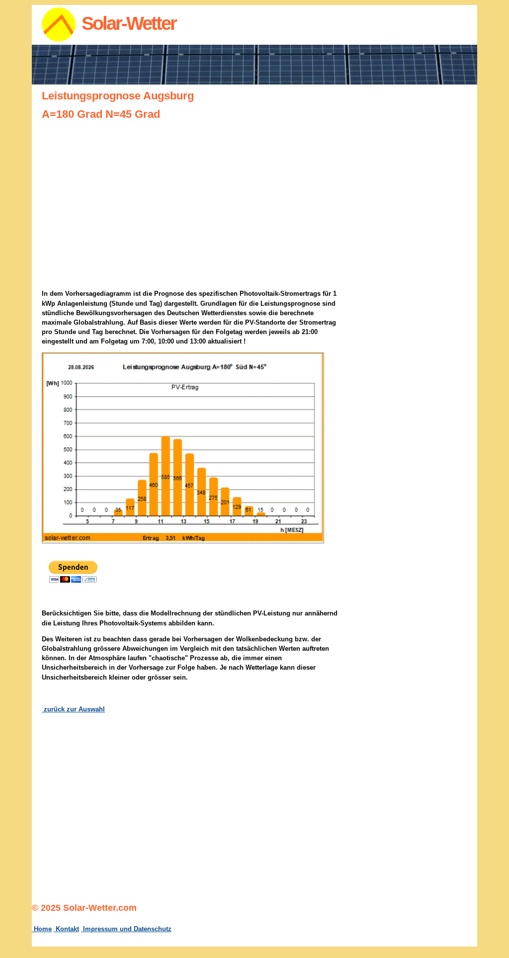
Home (42, 929)
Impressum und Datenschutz (126, 929)
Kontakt (66, 929)
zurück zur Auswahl (73, 709)
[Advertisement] (423, 246)
